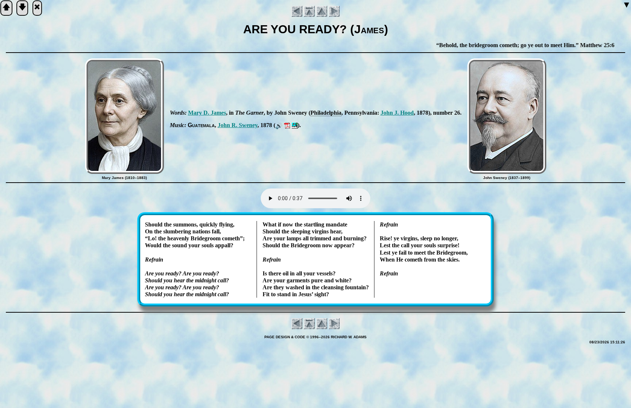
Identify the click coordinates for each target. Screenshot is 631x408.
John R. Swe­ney (237, 125)
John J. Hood (397, 113)
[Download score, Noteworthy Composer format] (295, 125)
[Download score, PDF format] (287, 125)
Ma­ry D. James (207, 113)
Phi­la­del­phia (325, 113)
